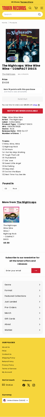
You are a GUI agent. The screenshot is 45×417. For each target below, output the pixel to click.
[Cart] (36, 8)
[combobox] (22, 14)
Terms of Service (9, 368)
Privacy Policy (8, 365)
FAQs (4, 351)
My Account (7, 372)
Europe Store (27, 2)
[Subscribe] (35, 270)
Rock (15, 189)
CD (6, 189)
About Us (6, 347)
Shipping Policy (8, 358)
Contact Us (7, 354)
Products (13, 23)
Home (4, 23)
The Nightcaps (8, 74)
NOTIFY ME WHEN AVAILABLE (22, 110)
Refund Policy (8, 361)
